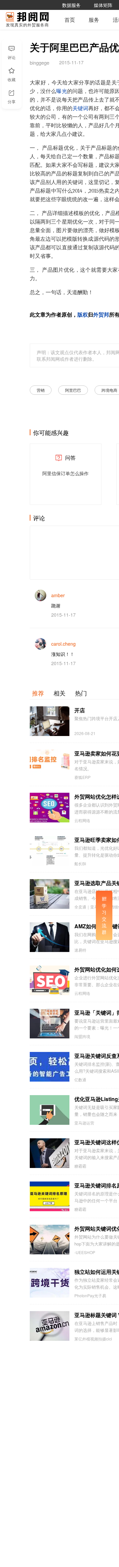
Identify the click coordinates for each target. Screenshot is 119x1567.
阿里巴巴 (73, 390)
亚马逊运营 (84, 1123)
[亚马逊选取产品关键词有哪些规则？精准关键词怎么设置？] (49, 894)
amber (58, 595)
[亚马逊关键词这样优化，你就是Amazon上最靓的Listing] (49, 1153)
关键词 (80, 108)
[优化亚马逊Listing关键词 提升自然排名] (49, 1110)
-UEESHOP (84, 1252)
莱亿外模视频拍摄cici (93, 1339)
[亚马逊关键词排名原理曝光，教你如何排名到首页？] (49, 1196)
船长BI (80, 864)
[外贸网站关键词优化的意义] (49, 1239)
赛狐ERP (82, 777)
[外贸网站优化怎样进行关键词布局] (49, 807)
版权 (82, 315)
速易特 (80, 950)
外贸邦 (101, 315)
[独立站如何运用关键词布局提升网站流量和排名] (49, 1283)
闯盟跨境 (82, 1036)
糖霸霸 (80, 1166)
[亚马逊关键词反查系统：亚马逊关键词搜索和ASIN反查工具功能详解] (49, 1067)
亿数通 (80, 1080)
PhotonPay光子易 (90, 1296)
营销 (41, 390)
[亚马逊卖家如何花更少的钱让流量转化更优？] (49, 764)
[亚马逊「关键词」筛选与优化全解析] (49, 1023)
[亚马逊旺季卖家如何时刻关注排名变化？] (49, 851)
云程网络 (82, 820)
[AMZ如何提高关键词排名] (49, 937)
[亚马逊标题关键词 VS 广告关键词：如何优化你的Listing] (49, 1326)
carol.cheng (63, 643)
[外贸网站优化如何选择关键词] (49, 980)
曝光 (61, 91)
